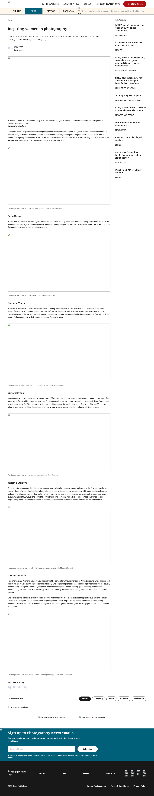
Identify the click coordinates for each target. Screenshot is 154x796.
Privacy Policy (139, 786)
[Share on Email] (19, 687)
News (33, 11)
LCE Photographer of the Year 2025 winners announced (129, 28)
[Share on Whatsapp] (25, 687)
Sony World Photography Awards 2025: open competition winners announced (130, 61)
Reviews (51, 11)
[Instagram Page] (132, 773)
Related (84, 699)
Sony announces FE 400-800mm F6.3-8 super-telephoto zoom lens (129, 81)
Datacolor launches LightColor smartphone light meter (129, 155)
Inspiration (68, 11)
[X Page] (138, 773)
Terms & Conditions (120, 786)
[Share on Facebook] (14, 687)
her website (13, 140)
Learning (16, 11)
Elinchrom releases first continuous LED (129, 44)
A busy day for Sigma (128, 95)
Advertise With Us (71, 4)
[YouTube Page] (144, 773)
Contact (88, 4)
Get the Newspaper (50, 4)
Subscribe (87, 749)
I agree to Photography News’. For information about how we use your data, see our (52, 757)
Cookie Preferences (96, 786)
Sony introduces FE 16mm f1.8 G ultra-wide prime (130, 109)
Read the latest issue (110, 4)
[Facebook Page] (126, 773)
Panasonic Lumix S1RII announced (128, 124)
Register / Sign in (135, 4)
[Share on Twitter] (9, 687)
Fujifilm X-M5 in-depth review (128, 171)
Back (10, 20)
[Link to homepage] (18, 4)
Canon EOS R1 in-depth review (128, 138)
